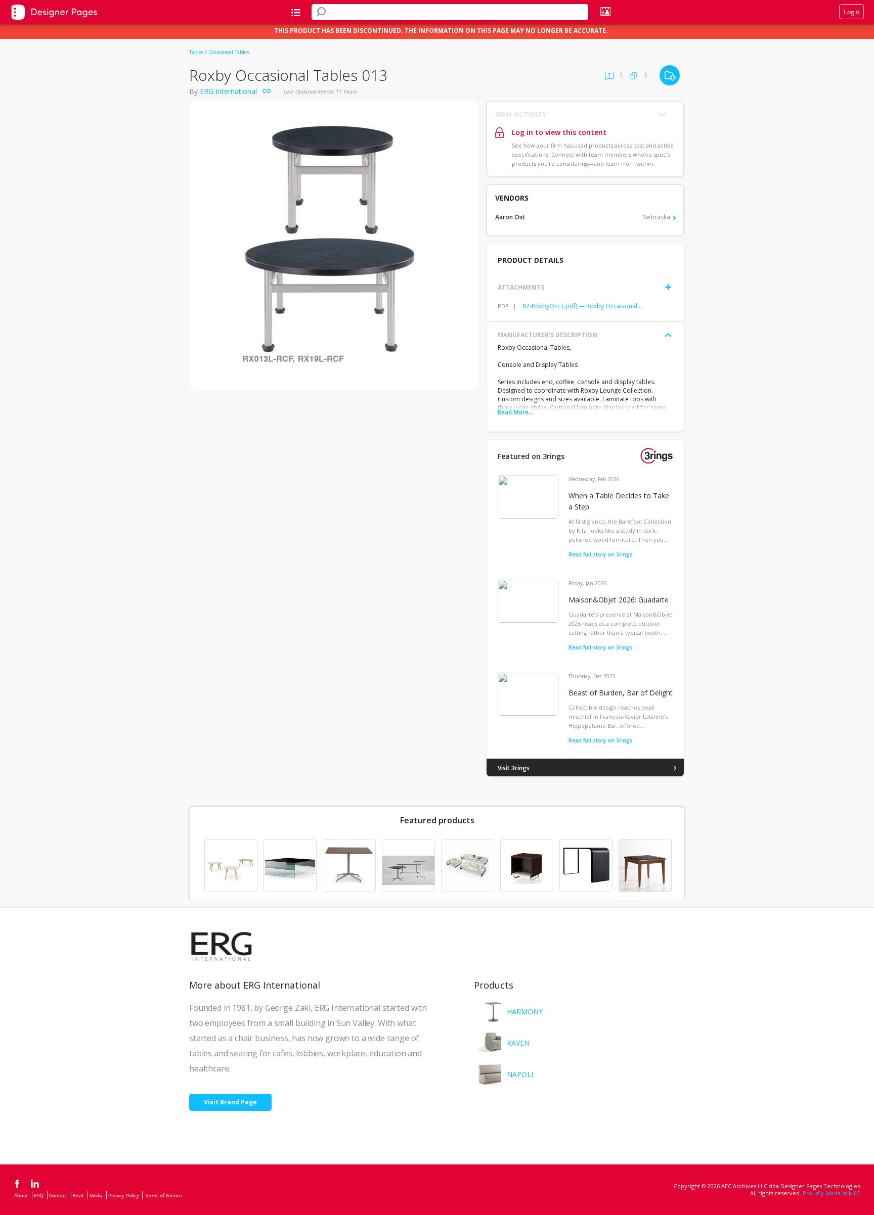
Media (96, 1195)
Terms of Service (163, 1195)
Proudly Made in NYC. (832, 1193)
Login (851, 12)
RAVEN (518, 1043)
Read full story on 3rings (601, 554)
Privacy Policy (123, 1195)
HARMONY (525, 1011)
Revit (78, 1195)
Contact (58, 1195)
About (21, 1195)
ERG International (228, 91)
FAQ (38, 1195)
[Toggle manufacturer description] (668, 335)
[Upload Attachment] (668, 287)
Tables (196, 52)
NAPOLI (520, 1074)
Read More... (515, 412)
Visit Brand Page (230, 1102)
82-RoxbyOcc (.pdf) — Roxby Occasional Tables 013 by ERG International (582, 306)
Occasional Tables (228, 52)
